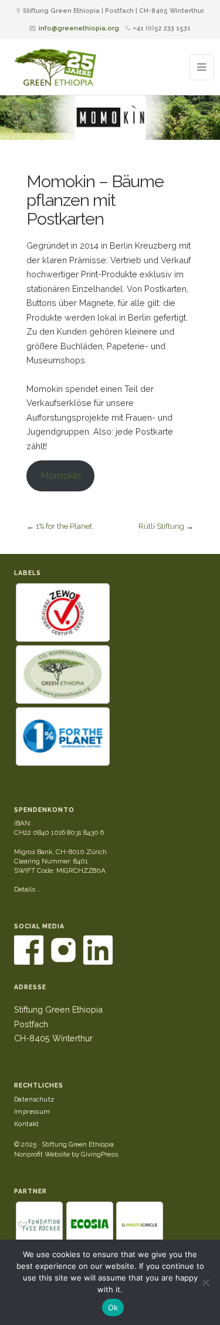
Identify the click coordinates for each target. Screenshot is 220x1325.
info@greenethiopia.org (79, 28)
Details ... (28, 889)
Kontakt (26, 1123)
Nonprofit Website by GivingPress (66, 1154)
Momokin (60, 475)
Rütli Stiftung (161, 526)
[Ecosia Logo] (89, 1225)
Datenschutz (34, 1099)
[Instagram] (64, 962)
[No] (205, 1282)
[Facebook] (29, 962)
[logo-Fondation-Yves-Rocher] (39, 1225)
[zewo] (63, 612)
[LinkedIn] (98, 962)
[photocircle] (139, 1225)
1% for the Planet (64, 526)
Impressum (32, 1111)
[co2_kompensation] (63, 674)
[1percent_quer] (63, 736)
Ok (113, 1307)
